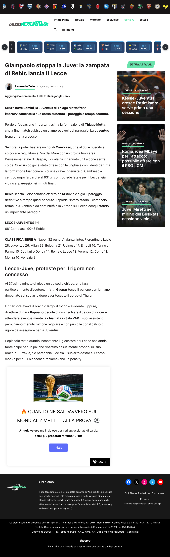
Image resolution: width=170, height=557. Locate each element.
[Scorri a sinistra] (5, 47)
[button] (55, 30)
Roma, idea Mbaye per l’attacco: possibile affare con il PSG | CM (141, 158)
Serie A (129, 19)
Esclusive (112, 19)
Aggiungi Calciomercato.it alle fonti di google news (37, 96)
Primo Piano (61, 19)
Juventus (129, 90)
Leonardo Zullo (25, 86)
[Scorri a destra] (165, 47)
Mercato (95, 19)
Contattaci (132, 531)
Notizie (79, 19)
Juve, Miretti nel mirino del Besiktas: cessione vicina (141, 214)
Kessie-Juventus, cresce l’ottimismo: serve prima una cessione (140, 105)
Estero (143, 19)
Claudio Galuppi (153, 503)
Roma (140, 143)
